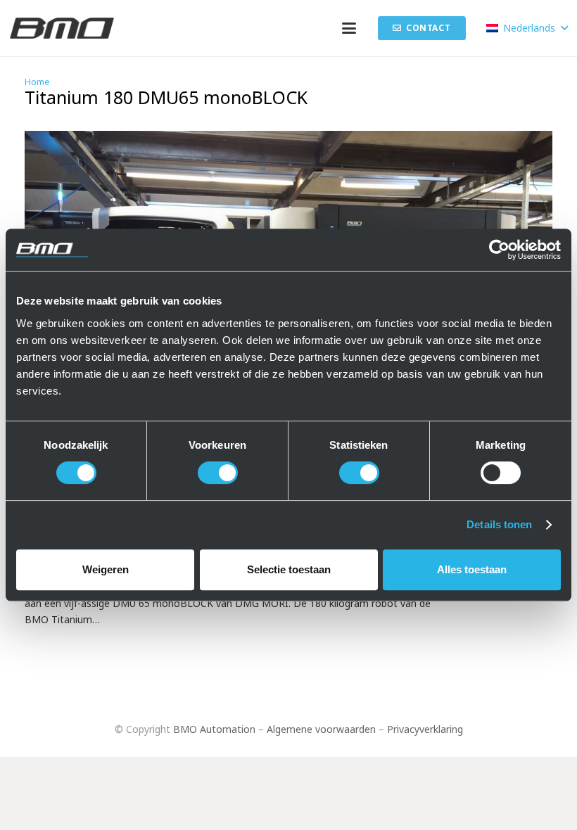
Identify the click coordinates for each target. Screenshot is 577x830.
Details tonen (499, 524)
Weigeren (105, 569)
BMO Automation (214, 729)
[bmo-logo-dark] (62, 28)
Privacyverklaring (425, 729)
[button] (349, 28)
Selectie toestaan (289, 569)
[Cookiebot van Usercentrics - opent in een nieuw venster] (499, 249)
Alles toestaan (472, 569)
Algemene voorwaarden (321, 729)
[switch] (218, 472)
